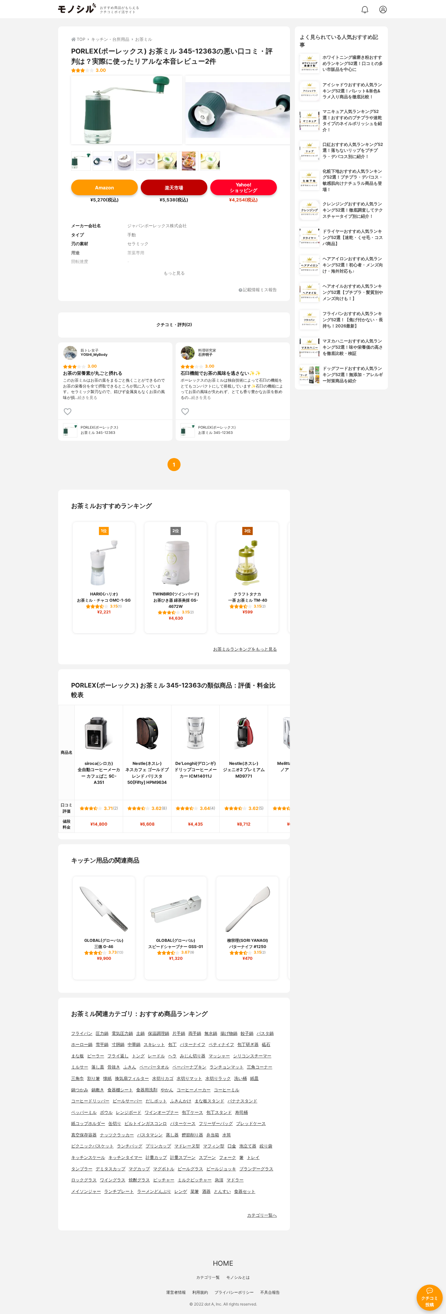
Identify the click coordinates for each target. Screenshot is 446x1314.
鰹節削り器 (192, 1134)
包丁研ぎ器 (248, 1044)
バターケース (183, 1123)
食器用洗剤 (146, 1089)
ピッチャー (163, 1180)
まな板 (77, 1055)
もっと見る (174, 273)
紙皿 (254, 1078)
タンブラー (81, 1168)
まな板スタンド (209, 1101)
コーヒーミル (226, 1089)
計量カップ (156, 1157)
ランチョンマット (227, 1067)
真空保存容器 (84, 1134)
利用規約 (200, 1292)
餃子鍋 (247, 1033)
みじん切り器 (192, 1055)
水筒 (226, 1134)
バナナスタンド (242, 1101)
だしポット (156, 1101)
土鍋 (140, 1033)
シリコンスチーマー (252, 1055)
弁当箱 (212, 1134)
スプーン (207, 1157)
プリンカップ (158, 1146)
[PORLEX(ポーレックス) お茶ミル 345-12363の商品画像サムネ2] (102, 161)
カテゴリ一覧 (208, 1277)
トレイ (253, 1157)
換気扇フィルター (132, 1078)
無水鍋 (210, 1033)
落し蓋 (97, 1067)
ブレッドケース (251, 1123)
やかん (167, 1089)
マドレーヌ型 (187, 1146)
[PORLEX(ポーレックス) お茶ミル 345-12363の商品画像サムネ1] (81, 161)
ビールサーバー (127, 1101)
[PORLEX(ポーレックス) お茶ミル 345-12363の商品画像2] (240, 110)
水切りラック (218, 1078)
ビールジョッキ (221, 1168)
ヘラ (172, 1055)
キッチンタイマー (125, 1157)
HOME (223, 1263)
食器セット (244, 1191)
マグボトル (163, 1168)
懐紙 (107, 1078)
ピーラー (95, 1055)
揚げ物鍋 (228, 1033)
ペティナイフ (221, 1044)
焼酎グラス (139, 1180)
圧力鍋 (102, 1033)
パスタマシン (150, 1134)
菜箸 (194, 1191)
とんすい (222, 1191)
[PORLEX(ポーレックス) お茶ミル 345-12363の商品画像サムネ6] (189, 161)
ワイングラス (112, 1180)
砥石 (266, 1044)
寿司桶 (241, 1112)
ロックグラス (84, 1180)
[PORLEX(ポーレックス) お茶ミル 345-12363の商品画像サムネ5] (167, 161)
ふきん (129, 1067)
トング (138, 1055)
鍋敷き (97, 1089)
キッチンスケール (88, 1157)
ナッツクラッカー (117, 1134)
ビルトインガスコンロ (145, 1123)
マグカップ (139, 1168)
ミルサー (79, 1067)
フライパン (81, 1033)
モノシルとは (238, 1277)
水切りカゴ (162, 1078)
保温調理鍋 (158, 1033)
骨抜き (113, 1067)
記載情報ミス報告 (260, 290)
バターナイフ (192, 1044)
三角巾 (77, 1078)
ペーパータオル (154, 1067)
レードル (156, 1055)
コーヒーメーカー (194, 1089)
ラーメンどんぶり (154, 1191)
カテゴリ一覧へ (262, 1215)
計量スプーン (183, 1157)
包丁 (172, 1044)
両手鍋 (194, 1033)
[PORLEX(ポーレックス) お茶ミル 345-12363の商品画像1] (126, 110)
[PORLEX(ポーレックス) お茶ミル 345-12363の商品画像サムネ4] (145, 161)
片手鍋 (178, 1033)
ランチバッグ (129, 1146)
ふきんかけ (180, 1101)
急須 (219, 1180)
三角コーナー (259, 1067)
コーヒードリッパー (90, 1101)
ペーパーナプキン (189, 1067)
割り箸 (93, 1078)
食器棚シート (120, 1089)
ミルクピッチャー (195, 1180)
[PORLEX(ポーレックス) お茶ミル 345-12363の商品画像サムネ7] (210, 161)
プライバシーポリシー (234, 1292)
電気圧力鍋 (122, 1033)
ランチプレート (119, 1191)
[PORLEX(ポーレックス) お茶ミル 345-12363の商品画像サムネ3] (124, 161)
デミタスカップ (110, 1168)
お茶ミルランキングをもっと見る (245, 649)
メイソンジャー (86, 1191)
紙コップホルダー (88, 1123)
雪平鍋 (102, 1044)
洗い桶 (240, 1078)
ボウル (106, 1112)
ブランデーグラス (256, 1168)
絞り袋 (266, 1146)
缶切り (114, 1123)
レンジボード (128, 1112)
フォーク (227, 1157)
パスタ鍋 (265, 1033)
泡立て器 (247, 1146)
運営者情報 (176, 1292)
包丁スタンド (219, 1112)
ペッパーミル (84, 1112)
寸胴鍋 (118, 1044)
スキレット (154, 1044)
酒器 (206, 1191)
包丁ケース (192, 1112)
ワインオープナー (162, 1112)
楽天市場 (174, 187)
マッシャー (219, 1055)
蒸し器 (172, 1134)
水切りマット (189, 1078)
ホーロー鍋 (81, 1044)
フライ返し (118, 1055)
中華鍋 (134, 1044)
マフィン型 (213, 1146)
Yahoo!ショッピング (243, 187)
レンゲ (180, 1191)
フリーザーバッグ (216, 1123)
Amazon (104, 187)
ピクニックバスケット (92, 1146)
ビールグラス (190, 1168)
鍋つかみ (79, 1089)
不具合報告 (270, 1292)
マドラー (235, 1180)
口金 (232, 1146)
